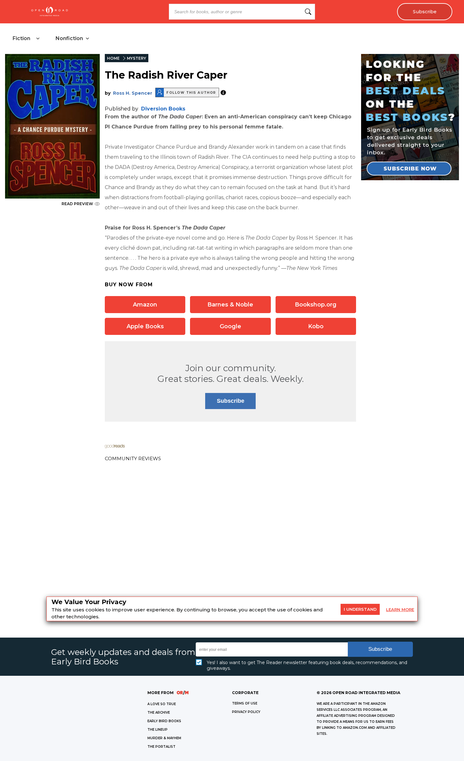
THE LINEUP (157, 730)
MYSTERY (136, 58)
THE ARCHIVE (158, 712)
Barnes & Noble (230, 304)
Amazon (145, 304)
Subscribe (425, 12)
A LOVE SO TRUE (161, 704)
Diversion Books (163, 109)
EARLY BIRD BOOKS (164, 721)
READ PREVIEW (77, 203)
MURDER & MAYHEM (164, 738)
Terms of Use (244, 703)
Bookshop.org (315, 304)
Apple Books (145, 326)
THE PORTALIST (161, 747)
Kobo (316, 326)
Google (230, 326)
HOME (113, 58)
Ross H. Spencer (132, 93)
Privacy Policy (246, 712)
